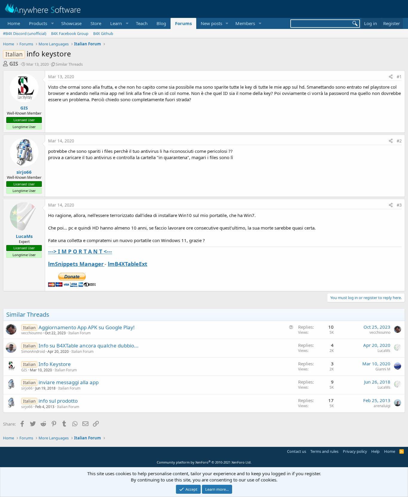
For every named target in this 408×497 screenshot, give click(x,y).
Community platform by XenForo (204, 462)
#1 (399, 76)
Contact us (296, 451)
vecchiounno (31, 333)
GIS (13, 63)
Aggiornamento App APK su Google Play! (87, 327)
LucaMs (24, 236)
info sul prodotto (58, 400)
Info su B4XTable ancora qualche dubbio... (89, 345)
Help (375, 451)
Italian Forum (79, 333)
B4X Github (103, 33)
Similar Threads (69, 64)
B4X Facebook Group (69, 33)
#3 (399, 205)
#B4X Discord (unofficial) (24, 33)
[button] (40, 23)
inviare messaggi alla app (69, 382)
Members (245, 23)
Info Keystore (55, 364)
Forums (183, 23)
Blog (161, 23)
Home (13, 23)
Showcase (71, 23)
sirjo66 (24, 172)
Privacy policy (355, 451)
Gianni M (382, 369)
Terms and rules (324, 451)
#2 (399, 141)
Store (96, 23)
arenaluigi (382, 405)
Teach (142, 23)
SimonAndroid (33, 351)
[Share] (391, 77)
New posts (211, 23)
